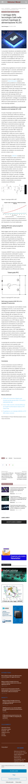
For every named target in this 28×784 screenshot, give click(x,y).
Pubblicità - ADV (5, 730)
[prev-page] (2, 513)
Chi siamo (3, 735)
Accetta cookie (14, 771)
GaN (6, 458)
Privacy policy (18, 782)
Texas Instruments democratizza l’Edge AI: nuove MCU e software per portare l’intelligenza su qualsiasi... (18, 507)
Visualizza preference (14, 778)
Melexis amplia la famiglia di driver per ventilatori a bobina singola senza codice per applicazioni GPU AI (11, 683)
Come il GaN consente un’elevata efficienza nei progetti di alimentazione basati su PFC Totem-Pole (14, 406)
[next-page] (5, 513)
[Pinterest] (9, 465)
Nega (14, 775)
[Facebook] (2, 465)
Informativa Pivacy (5, 727)
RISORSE (12, 11)
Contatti (3, 734)
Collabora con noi (5, 732)
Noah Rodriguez (5, 26)
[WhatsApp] (12, 465)
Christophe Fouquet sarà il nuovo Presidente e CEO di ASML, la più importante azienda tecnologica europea (21, 476)
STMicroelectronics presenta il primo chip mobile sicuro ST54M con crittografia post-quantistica (12, 717)
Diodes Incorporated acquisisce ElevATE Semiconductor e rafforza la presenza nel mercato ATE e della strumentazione (10, 690)
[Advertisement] (14, 437)
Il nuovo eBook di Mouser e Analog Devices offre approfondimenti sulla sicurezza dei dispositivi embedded (7, 476)
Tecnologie (17, 11)
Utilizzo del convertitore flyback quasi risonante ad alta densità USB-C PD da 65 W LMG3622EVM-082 (14, 400)
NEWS (9, 11)
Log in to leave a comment (14, 522)
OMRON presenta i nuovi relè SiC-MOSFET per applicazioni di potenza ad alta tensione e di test (12, 709)
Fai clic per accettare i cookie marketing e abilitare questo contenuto (14, 574)
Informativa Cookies (6, 729)
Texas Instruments (12, 81)
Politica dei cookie (9, 782)
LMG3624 (14, 155)
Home (2, 8)
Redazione (12, 493)
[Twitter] (6, 465)
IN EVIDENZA (7, 8)
